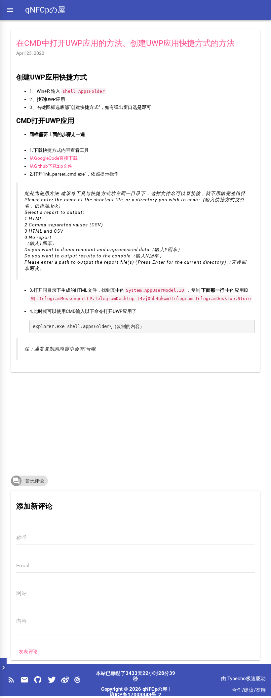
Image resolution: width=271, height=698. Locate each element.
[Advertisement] (135, 421)
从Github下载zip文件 (50, 166)
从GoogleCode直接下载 (53, 158)
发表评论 (28, 651)
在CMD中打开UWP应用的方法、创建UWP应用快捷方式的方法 (125, 43)
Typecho (236, 678)
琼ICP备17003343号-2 (135, 695)
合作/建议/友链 (249, 690)
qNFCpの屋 (45, 10)
